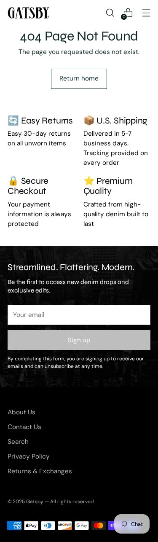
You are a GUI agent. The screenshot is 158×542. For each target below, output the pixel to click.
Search (18, 441)
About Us (21, 412)
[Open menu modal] (146, 12)
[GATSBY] (29, 13)
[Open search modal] (109, 12)
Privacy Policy (29, 456)
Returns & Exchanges (40, 471)
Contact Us (24, 427)
